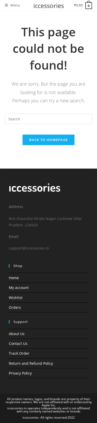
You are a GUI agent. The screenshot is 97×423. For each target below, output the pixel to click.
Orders (15, 307)
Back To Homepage (48, 139)
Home (14, 277)
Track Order (19, 353)
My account (19, 287)
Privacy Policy (20, 373)
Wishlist (16, 297)
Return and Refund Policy (31, 363)
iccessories (48, 5)
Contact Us (18, 343)
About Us (17, 333)
